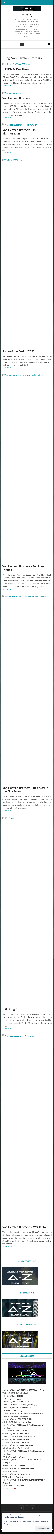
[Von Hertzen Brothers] (27, 93)
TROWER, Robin (25, 1419)
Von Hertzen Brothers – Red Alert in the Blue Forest (25, 789)
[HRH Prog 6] (27, 911)
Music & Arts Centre (27, 1436)
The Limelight (18, 1410)
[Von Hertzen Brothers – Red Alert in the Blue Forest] (27, 689)
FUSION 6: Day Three (15, 69)
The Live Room (18, 1486)
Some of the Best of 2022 (18, 351)
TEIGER (20, 1396)
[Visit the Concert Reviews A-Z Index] (20, 1332)
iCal (15, 1488)
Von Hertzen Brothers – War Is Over (25, 1227)
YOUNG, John (23, 1402)
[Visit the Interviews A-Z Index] (20, 1300)
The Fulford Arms (17, 1477)
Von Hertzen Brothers (16, 98)
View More (8, 85)
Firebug (18, 1399)
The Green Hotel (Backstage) (25, 1404)
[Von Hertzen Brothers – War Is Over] (27, 1128)
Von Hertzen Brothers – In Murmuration (19, 131)
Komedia (13, 1471)
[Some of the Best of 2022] (27, 253)
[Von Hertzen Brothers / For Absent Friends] (27, 468)
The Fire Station (24, 1422)
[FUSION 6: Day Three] (27, 64)
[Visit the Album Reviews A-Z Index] (20, 1269)
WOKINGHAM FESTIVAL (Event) (31, 1390)
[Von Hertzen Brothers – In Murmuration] (27, 124)
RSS (12, 1488)
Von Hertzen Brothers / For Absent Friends (24, 568)
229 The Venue (19, 1457)
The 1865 (23, 1431)
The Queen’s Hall (23, 1442)
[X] (27, 1505)
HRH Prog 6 (9, 1009)
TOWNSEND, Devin (25, 1407)
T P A (27, 15)
